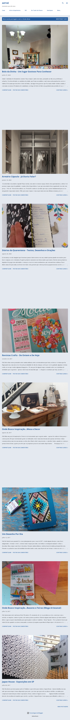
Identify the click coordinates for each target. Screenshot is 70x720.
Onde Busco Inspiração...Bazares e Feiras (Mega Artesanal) (31, 607)
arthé (5, 3)
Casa (3, 10)
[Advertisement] (35, 111)
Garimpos (50, 10)
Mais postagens (63, 706)
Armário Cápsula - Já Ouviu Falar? (19, 176)
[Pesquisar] (63, 3)
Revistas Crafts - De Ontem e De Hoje (20, 355)
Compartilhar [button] (6, 90)
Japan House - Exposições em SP (18, 681)
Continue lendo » (62, 90)
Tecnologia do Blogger (36, 713)
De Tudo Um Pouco (37, 10)
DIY (26, 10)
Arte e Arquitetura (14, 10)
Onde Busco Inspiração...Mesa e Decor (21, 429)
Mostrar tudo (61, 19)
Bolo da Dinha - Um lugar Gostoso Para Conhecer (26, 71)
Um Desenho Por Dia (12, 534)
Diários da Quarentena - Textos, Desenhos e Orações (28, 250)
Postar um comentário (20, 90)
